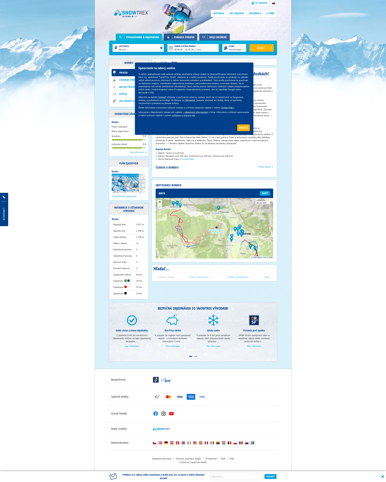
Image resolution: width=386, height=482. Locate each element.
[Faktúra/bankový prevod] (157, 397)
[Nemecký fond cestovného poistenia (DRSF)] (156, 380)
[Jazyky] (154, 443)
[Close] (382, 476)
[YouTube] (171, 413)
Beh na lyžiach (127, 87)
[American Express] (191, 397)
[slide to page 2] (195, 356)
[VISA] (179, 397)
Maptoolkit (256, 257)
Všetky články (264, 167)
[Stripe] (202, 397)
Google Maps (187, 159)
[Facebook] (155, 413)
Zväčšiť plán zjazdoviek (125, 196)
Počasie (123, 94)
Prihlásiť (270, 476)
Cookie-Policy (227, 107)
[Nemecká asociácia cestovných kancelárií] (165, 380)
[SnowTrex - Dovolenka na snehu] (162, 428)
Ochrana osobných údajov (188, 458)
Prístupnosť (211, 458)
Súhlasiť (162, 97)
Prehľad (123, 72)
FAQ (232, 458)
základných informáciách (196, 112)
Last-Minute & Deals (129, 101)
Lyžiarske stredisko (129, 80)
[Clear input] (161, 48)
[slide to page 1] (190, 356)
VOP (223, 458)
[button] (273, 3)
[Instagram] (163, 413)
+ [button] (160, 202)
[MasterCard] (168, 397)
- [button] (160, 206)
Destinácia (124, 46)
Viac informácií (137, 152)
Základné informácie (162, 458)
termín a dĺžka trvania (184, 46)
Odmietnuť (190, 100)
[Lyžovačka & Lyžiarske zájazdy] (131, 13)
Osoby (231, 46)
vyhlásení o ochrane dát (183, 115)
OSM (264, 257)
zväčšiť (265, 193)
